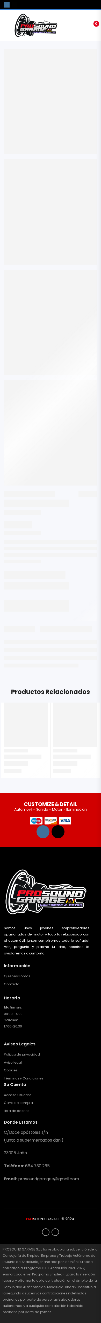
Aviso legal (13, 1062)
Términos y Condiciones (24, 1078)
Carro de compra (18, 1103)
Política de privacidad (22, 1054)
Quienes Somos (17, 976)
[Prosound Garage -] (36, 25)
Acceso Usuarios (18, 1095)
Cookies (11, 1070)
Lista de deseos (17, 1111)
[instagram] (7, 5)
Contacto (11, 984)
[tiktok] (14, 5)
